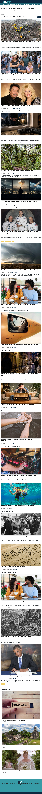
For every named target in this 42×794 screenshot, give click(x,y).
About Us (33, 788)
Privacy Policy (24, 790)
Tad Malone (13, 639)
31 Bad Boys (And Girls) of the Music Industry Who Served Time (18, 4)
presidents (2, 684)
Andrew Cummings (16, 108)
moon (6, 241)
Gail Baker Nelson (15, 569)
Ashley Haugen (14, 539)
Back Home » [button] (4, 687)
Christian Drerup (16, 173)
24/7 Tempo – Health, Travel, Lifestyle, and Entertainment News (18, 788)
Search (2, 14)
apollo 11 (2, 241)
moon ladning (9, 241)
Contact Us (31, 790)
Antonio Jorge (15, 45)
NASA (13, 241)
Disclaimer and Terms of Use (14, 790)
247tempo (13, 443)
